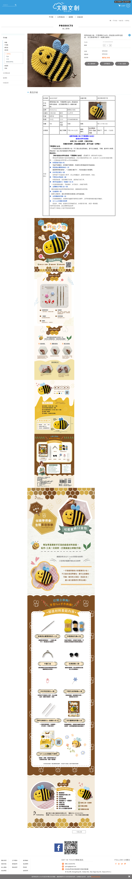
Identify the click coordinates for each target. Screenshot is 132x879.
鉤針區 (6, 50)
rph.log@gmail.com (70, 866)
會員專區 (3, 870)
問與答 (25, 867)
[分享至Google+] (119, 864)
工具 (7, 59)
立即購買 (107, 63)
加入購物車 (91, 63)
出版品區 (80, 17)
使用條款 (25, 860)
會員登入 (127, 2)
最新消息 (3, 864)
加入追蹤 (122, 63)
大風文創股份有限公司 (66, 7)
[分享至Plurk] (125, 864)
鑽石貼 (6, 47)
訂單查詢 (119, 2)
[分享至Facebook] (116, 864)
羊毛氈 (6, 45)
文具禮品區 (61, 17)
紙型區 (6, 65)
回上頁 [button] (79, 832)
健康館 (71, 17)
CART (125, 5)
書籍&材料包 (9, 61)
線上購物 (3, 867)
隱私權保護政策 (95, 876)
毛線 (7, 56)
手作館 (51, 17)
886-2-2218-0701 (70, 864)
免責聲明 (25, 864)
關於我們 (3, 860)
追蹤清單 (25, 870)
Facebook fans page (58, 847)
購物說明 (14, 864)
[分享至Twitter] (122, 864)
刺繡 (6, 42)
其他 (6, 68)
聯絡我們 (14, 867)
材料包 (9, 54)
